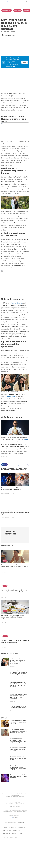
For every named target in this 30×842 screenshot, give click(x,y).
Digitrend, (3, 493)
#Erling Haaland (6, 10)
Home (5, 827)
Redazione (3, 572)
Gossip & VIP (22, 827)
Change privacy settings (15, 824)
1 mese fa (7, 493)
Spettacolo (7, 830)
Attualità (12, 827)
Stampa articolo (10, 35)
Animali (5, 837)
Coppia (21, 833)
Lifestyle (16, 830)
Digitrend (24, 811)
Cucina (14, 833)
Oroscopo (13, 837)
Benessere (6, 833)
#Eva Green (17, 10)
